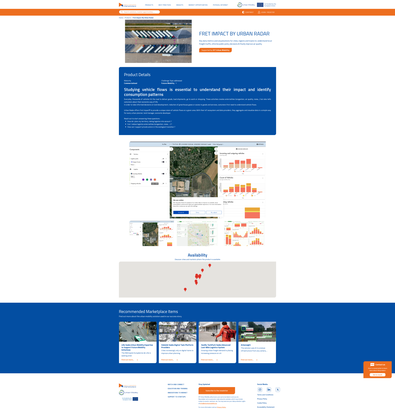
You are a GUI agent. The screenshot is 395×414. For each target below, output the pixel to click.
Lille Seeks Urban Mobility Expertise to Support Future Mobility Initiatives (137, 347)
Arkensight (246, 344)
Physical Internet (221, 5)
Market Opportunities (198, 5)
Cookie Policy (262, 403)
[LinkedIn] (269, 389)
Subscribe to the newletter (217, 390)
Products (149, 5)
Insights (179, 5)
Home (121, 17)
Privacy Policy (221, 407)
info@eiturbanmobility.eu (208, 403)
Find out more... (137, 359)
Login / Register (267, 12)
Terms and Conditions (265, 394)
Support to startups (177, 396)
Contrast (250, 12)
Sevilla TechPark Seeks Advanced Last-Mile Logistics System (215, 346)
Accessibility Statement (266, 407)
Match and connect (176, 384)
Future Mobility (168, 83)
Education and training (178, 388)
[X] (278, 389)
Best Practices (165, 5)
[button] (202, 270)
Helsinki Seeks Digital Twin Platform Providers (177, 346)
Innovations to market (177, 392)
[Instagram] (260, 389)
